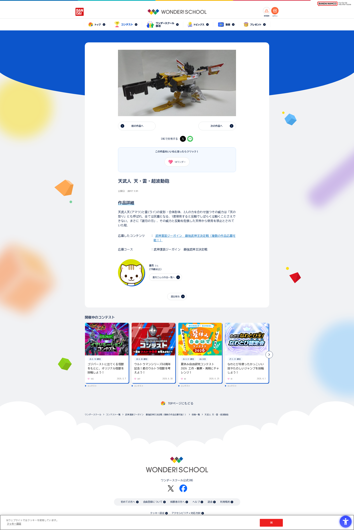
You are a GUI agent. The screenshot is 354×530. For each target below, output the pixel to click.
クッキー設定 (157, 513)
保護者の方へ (177, 502)
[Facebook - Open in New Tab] (183, 488)
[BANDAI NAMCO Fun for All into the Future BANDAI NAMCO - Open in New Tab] (334, 4)
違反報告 (175, 296)
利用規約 (225, 502)
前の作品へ (137, 126)
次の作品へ (217, 126)
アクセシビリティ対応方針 (186, 513)
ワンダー (180, 162)
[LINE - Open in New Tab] (190, 139)
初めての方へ (128, 502)
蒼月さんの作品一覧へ (163, 277)
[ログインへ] (275, 10)
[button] (269, 354)
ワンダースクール (93, 414)
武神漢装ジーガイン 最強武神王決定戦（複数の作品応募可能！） (156, 414)
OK (271, 523)
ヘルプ (196, 502)
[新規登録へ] (266, 10)
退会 (210, 502)
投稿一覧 (196, 414)
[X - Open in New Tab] (183, 139)
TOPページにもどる (180, 403)
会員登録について (152, 502)
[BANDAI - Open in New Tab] (79, 12)
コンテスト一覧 (113, 414)
